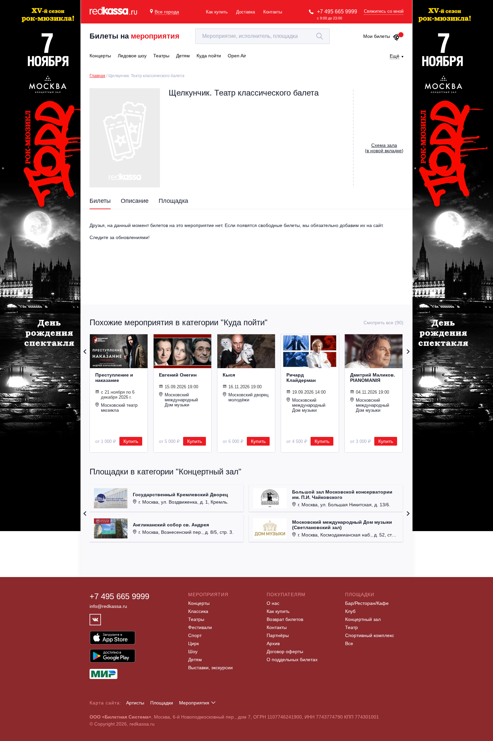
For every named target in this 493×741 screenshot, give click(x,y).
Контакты (272, 11)
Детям (195, 659)
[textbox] (262, 36)
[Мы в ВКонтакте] (95, 619)
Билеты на (134, 36)
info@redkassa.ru (108, 606)
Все (349, 643)
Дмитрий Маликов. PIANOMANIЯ (372, 377)
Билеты (100, 200)
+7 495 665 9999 (337, 11)
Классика (198, 611)
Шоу (193, 651)
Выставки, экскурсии (210, 667)
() (384, 147)
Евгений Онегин (178, 375)
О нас (273, 603)
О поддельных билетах (292, 659)
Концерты (199, 603)
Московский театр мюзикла (119, 408)
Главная (97, 75)
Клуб (350, 611)
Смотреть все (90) (383, 322)
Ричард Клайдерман (301, 377)
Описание (135, 200)
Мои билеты (376, 36)
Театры (196, 619)
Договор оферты (285, 651)
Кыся (229, 375)
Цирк (193, 643)
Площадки (161, 702)
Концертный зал (363, 619)
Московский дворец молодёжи (248, 397)
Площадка (173, 200)
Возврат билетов (285, 619)
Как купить (217, 11)
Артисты (135, 702)
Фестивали (200, 627)
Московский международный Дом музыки (181, 399)
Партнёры (278, 635)
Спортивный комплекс (369, 635)
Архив (273, 643)
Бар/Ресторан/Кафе (367, 603)
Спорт (195, 635)
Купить (130, 441)
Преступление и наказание (114, 377)
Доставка (245, 11)
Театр (351, 627)
